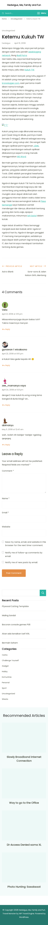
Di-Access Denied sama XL (24, 845)
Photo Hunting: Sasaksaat (24, 887)
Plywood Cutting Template (15, 606)
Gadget (5, 666)
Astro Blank (7, 271)
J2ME (36, 145)
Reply (7, 329)
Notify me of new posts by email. (21, 562)
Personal (5, 682)
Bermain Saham (10, 642)
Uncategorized (8, 30)
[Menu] (38, 13)
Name (5, 498)
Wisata (5, 699)
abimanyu (7, 425)
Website (6, 526)
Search (43, 593)
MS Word (21, 156)
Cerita (4, 655)
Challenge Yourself (10, 660)
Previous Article (14, 266)
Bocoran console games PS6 (16, 624)
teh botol (32, 215)
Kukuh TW (29, 69)
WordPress (24, 917)
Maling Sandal (9, 615)
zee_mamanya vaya (14, 385)
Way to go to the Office (24, 803)
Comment (8, 470)
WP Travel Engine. (27, 913)
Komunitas (7, 677)
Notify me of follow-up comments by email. (23, 554)
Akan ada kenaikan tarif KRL (16, 633)
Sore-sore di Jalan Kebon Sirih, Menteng (35, 273)
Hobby (5, 671)
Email (5, 512)
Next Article (36, 266)
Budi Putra (22, 55)
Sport (4, 688)
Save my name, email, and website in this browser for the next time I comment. (25, 544)
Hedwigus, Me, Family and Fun (24, 5)
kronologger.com (10, 83)
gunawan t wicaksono (14, 349)
